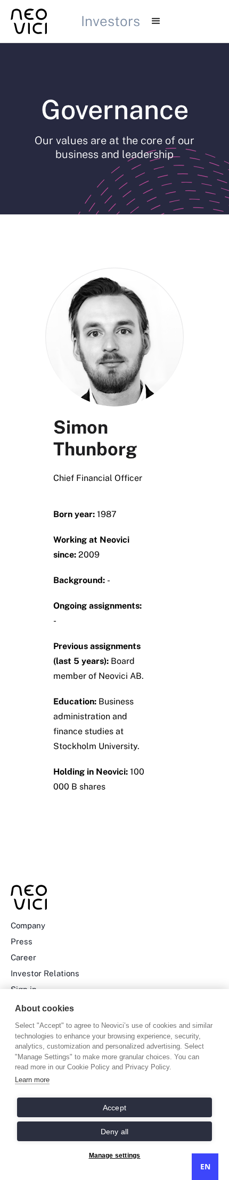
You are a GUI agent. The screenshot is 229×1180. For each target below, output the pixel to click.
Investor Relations (45, 973)
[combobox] (205, 1166)
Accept (114, 1107)
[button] (156, 21)
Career (23, 957)
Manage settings (115, 1155)
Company (28, 925)
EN (205, 1166)
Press (21, 941)
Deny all (115, 1131)
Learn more (32, 1080)
